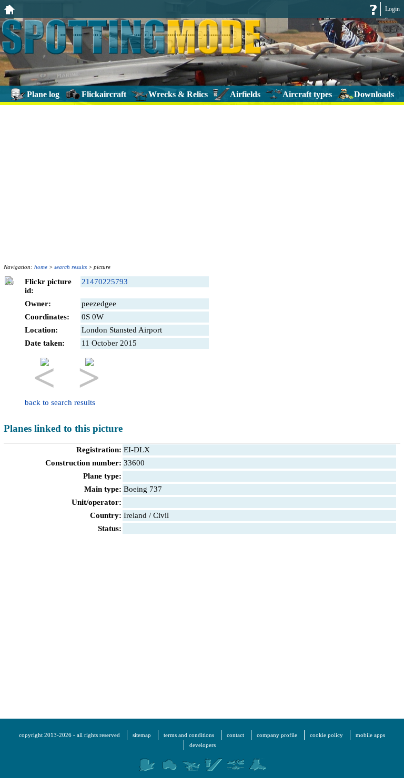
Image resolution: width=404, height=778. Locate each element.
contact (235, 735)
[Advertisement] (202, 182)
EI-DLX (137, 449)
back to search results (60, 402)
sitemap (142, 735)
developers (202, 745)
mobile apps (370, 735)
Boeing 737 (143, 489)
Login (392, 9)
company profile (277, 735)
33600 (134, 463)
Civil (161, 515)
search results (70, 267)
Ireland (135, 515)
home (40, 267)
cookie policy (326, 735)
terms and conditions (189, 735)
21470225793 (105, 281)
